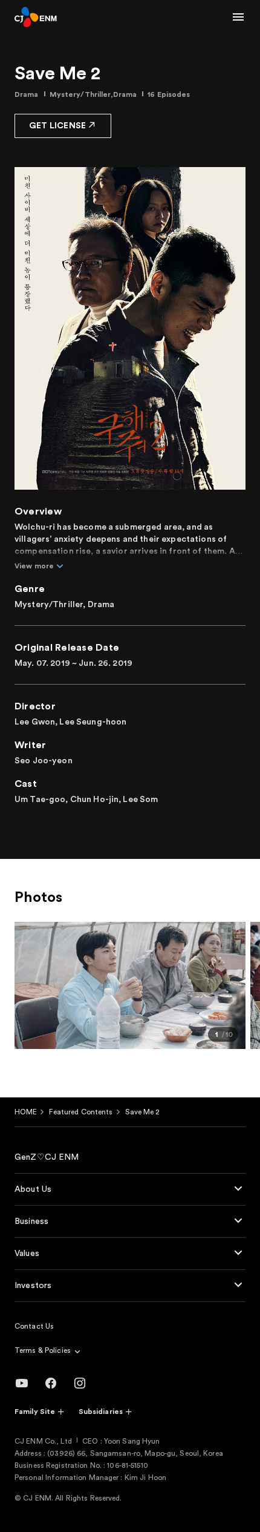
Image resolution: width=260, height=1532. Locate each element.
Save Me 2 (142, 1112)
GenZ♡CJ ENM (47, 1157)
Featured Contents (80, 1112)
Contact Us (34, 1326)
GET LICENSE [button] (57, 126)
